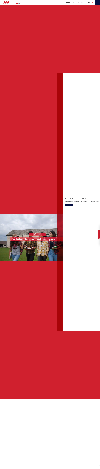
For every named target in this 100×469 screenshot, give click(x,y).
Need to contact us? (99, 234)
